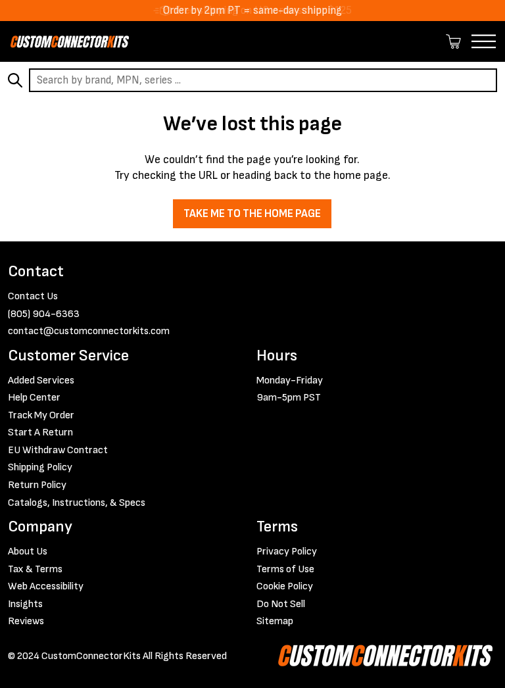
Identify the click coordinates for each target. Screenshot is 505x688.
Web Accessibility (46, 586)
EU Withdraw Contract (58, 450)
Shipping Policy (40, 467)
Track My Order (41, 415)
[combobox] (263, 80)
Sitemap (274, 621)
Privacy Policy (286, 551)
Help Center (34, 397)
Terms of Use (285, 569)
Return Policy (37, 485)
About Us (27, 551)
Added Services (41, 380)
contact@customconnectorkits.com (89, 331)
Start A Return (40, 432)
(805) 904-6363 (44, 314)
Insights (25, 604)
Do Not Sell (280, 604)
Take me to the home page (252, 213)
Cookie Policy (284, 586)
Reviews (26, 621)
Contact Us (33, 296)
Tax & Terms (35, 569)
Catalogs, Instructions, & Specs (76, 503)
